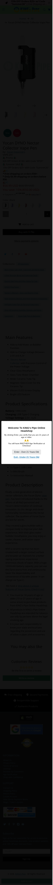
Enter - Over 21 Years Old (26, 452)
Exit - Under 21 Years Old (26, 457)
